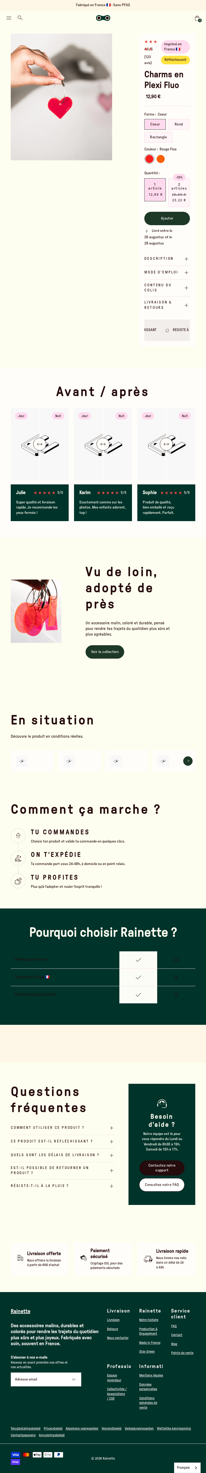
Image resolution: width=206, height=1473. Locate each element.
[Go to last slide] (7, 5)
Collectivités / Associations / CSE (117, 1393)
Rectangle (158, 137)
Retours (112, 1329)
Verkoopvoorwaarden (139, 1428)
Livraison (113, 1320)
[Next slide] (198, 5)
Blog (174, 1344)
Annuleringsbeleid (52, 1435)
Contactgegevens (23, 1435)
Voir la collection (105, 652)
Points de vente (182, 1353)
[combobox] (187, 1468)
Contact (176, 1335)
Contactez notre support (162, 1168)
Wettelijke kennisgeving (174, 1428)
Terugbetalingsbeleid (26, 1428)
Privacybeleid (53, 1428)
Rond (179, 124)
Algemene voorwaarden (82, 1428)
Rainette (109, 1458)
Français (183, 1468)
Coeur (155, 124)
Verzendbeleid (112, 1428)
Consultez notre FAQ (162, 1185)
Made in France (149, 1342)
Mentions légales (151, 1375)
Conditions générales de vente (148, 1403)
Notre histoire (148, 1320)
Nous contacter (117, 1338)
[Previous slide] (18, 97)
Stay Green (147, 1351)
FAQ (174, 1326)
